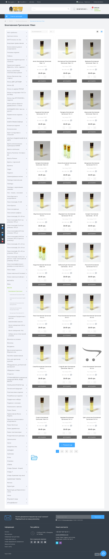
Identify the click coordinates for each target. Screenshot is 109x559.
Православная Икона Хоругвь (14, 415)
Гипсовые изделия (13, 52)
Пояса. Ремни (11, 410)
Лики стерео (11, 269)
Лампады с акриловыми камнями (15, 188)
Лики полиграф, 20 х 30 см (16, 216)
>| (76, 451)
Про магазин (8, 534)
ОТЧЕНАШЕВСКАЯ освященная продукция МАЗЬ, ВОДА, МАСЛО (17, 379)
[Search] (68, 9)
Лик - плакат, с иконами (15, 193)
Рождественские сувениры (16, 436)
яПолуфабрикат (12, 502)
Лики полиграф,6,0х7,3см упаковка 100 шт (15, 232)
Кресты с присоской (13, 162)
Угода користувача (67, 520)
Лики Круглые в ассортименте (12, 197)
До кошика (42, 81)
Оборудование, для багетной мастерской (16, 366)
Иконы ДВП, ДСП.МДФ (14, 82)
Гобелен (10, 56)
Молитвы (10, 343)
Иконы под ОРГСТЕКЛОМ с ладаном (16, 99)
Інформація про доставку (12, 537)
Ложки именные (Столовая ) (16, 273)
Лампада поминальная (14, 180)
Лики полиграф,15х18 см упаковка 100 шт (15, 226)
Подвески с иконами (14, 403)
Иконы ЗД (10, 85)
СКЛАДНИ (10, 450)
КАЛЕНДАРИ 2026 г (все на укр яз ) (15, 110)
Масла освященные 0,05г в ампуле (17, 326)
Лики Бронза (11, 205)
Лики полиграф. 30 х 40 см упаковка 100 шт (16, 252)
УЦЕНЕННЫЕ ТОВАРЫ (14, 479)
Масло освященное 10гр (16, 330)
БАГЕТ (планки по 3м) (14, 40)
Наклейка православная (15, 355)
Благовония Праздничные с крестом (17, 317)
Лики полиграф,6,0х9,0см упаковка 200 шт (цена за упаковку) (15, 238)
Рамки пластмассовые (14, 432)
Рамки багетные (12, 425)
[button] (2, 240)
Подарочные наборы (14, 399)
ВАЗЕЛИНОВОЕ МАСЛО (16, 322)
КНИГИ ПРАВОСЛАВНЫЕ (15, 122)
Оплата (39, 2)
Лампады (10, 183)
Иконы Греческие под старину (14, 77)
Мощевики (10, 346)
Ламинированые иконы (15, 176)
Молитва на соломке (14, 339)
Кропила (10, 165)
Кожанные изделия (13, 125)
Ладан (9, 169)
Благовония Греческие (21, 21)
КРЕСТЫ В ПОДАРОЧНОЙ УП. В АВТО (17, 139)
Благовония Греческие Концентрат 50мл (16, 308)
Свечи (9, 443)
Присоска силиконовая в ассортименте (15, 420)
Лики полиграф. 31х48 (14, 202)
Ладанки (10, 173)
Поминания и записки (14, 406)
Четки (9, 495)
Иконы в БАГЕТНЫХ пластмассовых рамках (14, 71)
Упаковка (10, 461)
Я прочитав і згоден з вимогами (70, 520)
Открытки (10, 374)
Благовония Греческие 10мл (17, 294)
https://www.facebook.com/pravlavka (31, 542)
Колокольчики (12, 129)
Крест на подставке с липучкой (14, 133)
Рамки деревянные (13, 428)
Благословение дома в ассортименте (14, 48)
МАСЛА (11, 21)
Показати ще (67, 445)
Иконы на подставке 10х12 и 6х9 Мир (16, 93)
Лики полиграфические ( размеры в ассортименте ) (15, 265)
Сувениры (10, 454)
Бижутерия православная (15, 43)
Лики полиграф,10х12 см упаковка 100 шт (15, 221)
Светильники (11, 439)
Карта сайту (8, 546)
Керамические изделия (14, 114)
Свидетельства (12, 446)
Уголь (9, 457)
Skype (57, 543)
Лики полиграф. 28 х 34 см (16, 247)
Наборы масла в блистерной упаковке (17, 335)
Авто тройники (12, 32)
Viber (60, 543)
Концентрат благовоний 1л (17, 313)
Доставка (32, 2)
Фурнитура (10, 486)
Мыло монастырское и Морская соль (14, 351)
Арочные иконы (12, 36)
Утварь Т (10, 472)
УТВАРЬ (9, 464)
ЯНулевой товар (12, 499)
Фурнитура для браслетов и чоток (16, 491)
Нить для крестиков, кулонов (14, 360)
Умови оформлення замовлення (14, 541)
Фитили (9, 482)
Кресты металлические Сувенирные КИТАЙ (14, 145)
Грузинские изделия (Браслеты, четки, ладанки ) (16, 66)
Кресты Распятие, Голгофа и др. (16, 154)
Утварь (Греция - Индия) (15, 468)
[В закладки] (50, 38)
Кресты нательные (13, 149)
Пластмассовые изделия (15, 392)
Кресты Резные (12, 158)
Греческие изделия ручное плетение (16, 60)
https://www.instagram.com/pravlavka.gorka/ (41, 542)
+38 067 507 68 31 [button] (62, 532)
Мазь (9, 284)
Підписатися (98, 517)
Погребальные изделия (14, 396)
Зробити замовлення (97, 9)
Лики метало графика (14, 213)
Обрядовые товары (13, 370)
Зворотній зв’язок (10, 544)
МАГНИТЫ (10, 280)
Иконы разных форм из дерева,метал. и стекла (14, 104)
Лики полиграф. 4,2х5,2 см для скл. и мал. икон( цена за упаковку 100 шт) (16, 258)
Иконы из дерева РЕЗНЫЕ (15, 89)
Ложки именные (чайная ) (15, 277)
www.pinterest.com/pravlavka (38, 542)
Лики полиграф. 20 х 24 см (16, 244)
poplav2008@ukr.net (62, 535)
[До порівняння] (50, 41)
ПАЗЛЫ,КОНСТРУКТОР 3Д (15, 385)
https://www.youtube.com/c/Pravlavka (45, 542)
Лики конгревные (13, 209)
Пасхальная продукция (14, 388)
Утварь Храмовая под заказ (16, 475)
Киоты (9, 118)
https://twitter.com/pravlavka (35, 542)
